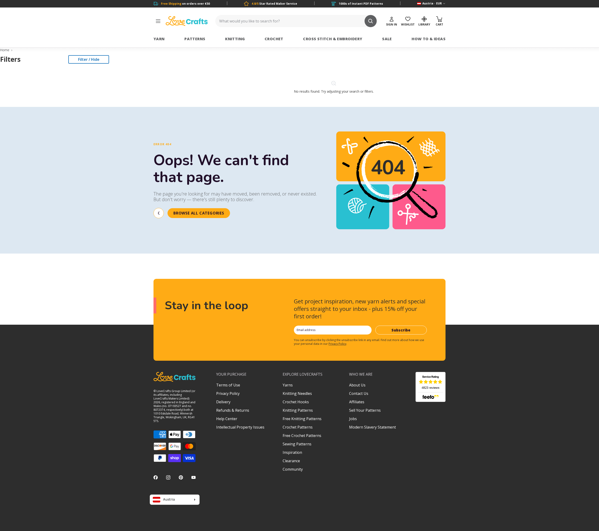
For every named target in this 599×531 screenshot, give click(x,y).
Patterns (194, 38)
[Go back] (158, 213)
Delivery (223, 401)
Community (293, 469)
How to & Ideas (429, 38)
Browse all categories (198, 213)
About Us (357, 385)
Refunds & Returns (232, 410)
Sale (387, 38)
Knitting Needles (297, 393)
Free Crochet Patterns (302, 435)
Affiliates (356, 401)
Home (4, 50)
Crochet (274, 38)
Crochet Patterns (298, 427)
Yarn (159, 38)
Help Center (226, 418)
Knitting (235, 38)
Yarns (288, 385)
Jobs (353, 418)
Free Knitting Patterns (302, 418)
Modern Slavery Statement (372, 427)
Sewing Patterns (297, 444)
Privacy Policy (337, 344)
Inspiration (292, 452)
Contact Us (358, 393)
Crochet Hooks (296, 401)
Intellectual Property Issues (240, 427)
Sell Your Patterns (365, 410)
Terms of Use (228, 385)
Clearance (291, 460)
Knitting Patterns (298, 410)
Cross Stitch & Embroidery (332, 38)
